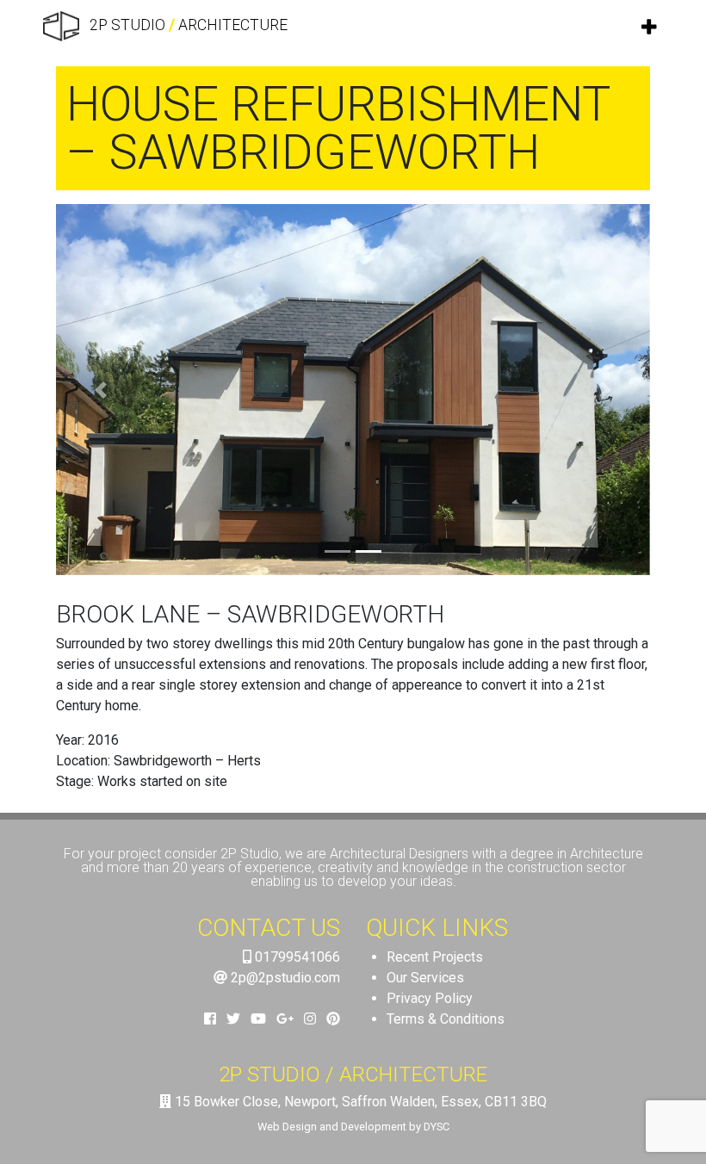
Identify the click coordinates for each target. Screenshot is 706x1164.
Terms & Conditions (446, 1019)
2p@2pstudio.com (283, 977)
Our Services (425, 977)
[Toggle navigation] (650, 26)
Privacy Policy (430, 998)
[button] (101, 389)
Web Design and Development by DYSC (353, 1126)
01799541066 (295, 957)
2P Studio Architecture (187, 25)
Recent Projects (435, 957)
